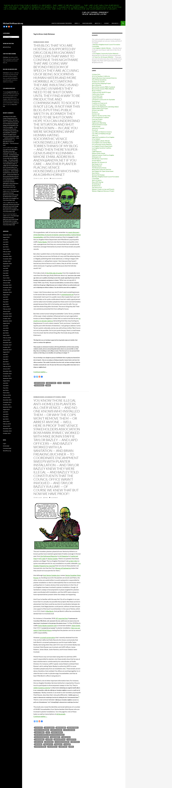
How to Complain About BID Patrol (62, 23)
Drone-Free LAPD (97, 110)
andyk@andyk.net (67, 294)
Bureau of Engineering (63, 568)
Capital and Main (69, 730)
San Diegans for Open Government (102, 171)
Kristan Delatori (60, 739)
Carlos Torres (51, 383)
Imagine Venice (96, 121)
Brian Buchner (61, 727)
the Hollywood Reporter (49, 556)
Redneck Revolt (97, 166)
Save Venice (95, 173)
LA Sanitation (71, 739)
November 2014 (7, 431)
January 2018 (6, 340)
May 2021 (5, 244)
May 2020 (5, 273)
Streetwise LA (96, 185)
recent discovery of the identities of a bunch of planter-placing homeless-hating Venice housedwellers (57, 234)
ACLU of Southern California (101, 76)
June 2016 (5, 385)
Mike (46, 178)
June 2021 (5, 242)
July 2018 (5, 325)
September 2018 (7, 321)
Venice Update (53, 558)
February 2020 (7, 280)
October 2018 (6, 318)
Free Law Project (97, 119)
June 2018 (5, 328)
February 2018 (7, 337)
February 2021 (7, 251)
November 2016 (7, 373)
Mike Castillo (48, 744)
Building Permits (73, 727)
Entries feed (6, 446)
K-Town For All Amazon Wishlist (103, 57)
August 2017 (6, 352)
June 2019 (5, 299)
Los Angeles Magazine (62, 742)
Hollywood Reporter (41, 737)
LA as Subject (96, 139)
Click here (5, 57)
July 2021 (5, 239)
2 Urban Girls (96, 74)
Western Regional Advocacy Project (103, 191)
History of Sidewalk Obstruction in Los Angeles (49, 734)
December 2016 (7, 371)
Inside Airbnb (96, 126)
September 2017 (7, 349)
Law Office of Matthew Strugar (101, 133)
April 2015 (6, 419)
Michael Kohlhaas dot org (13, 23)
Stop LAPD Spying (97, 182)
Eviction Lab (96, 114)
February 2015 (7, 424)
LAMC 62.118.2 (38, 742)
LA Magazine (63, 556)
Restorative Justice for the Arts (101, 169)
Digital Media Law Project (100, 108)
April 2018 (6, 333)
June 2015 (5, 414)
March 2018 (6, 335)
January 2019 (6, 311)
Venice (47, 42)
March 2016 (6, 392)
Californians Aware (98, 94)
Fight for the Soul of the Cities (101, 116)
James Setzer (66, 737)
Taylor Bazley (42, 242)
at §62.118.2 (73, 561)
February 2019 (7, 309)
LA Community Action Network (102, 144)
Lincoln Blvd (49, 742)
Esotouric (95, 112)
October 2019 (6, 290)
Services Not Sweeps (98, 175)
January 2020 (6, 282)
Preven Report (96, 160)
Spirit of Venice (96, 180)
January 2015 (6, 426)
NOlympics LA (96, 157)
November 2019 (7, 287)
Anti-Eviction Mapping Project (101, 83)
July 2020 (5, 268)
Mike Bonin (50, 611)
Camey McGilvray (56, 730)
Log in (4, 443)
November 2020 (7, 259)
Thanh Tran (63, 746)
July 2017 (5, 354)
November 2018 (7, 316)
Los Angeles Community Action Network (105, 53)
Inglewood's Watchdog (99, 123)
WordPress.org (7, 450)
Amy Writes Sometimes (99, 80)
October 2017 (6, 347)
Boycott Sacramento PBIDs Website (103, 89)
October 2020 (6, 261)
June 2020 (5, 270)
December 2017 (7, 342)
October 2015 (6, 404)
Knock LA (95, 130)
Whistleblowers (87, 23)
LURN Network (96, 151)
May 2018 (5, 330)
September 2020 (7, 263)
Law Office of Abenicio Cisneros (102, 132)
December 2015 (7, 400)
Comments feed (7, 448)
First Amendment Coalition (100, 117)
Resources (115, 23)
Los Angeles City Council (53, 397)
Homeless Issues (38, 42)
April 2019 (6, 304)
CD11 (59, 383)
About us (97, 23)
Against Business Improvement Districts (104, 78)
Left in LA (95, 135)
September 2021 (7, 235)
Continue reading (40, 372)
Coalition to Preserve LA (99, 103)
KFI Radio (49, 739)
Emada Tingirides (57, 732)
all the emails (60, 714)
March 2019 (6, 306)
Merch (76, 23)
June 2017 (5, 357)
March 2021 (6, 249)
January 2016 (6, 397)
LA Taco (94, 150)
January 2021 (6, 254)
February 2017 (7, 366)
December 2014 (7, 428)
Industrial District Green (99, 124)
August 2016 (6, 380)
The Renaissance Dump (99, 168)
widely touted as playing (41, 688)
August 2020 (6, 266)
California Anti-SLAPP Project (101, 92)
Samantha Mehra (40, 746)
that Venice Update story (51, 575)
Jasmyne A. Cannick (98, 128)
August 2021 (6, 237)
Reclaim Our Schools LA (99, 162)
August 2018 (6, 323)
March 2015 (6, 421)
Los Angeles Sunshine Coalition (101, 148)
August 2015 (6, 409)
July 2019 (5, 297)
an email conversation (47, 637)
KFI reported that (62, 618)
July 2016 (5, 383)
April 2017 (6, 361)
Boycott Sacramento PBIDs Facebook (103, 87)
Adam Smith (76, 625)
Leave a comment (56, 178)
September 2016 (7, 378)
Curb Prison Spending (99, 105)
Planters (66, 383)
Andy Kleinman (39, 383)
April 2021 (6, 247)
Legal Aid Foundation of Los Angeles (103, 137)
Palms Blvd (58, 744)
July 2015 (5, 412)
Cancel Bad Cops (97, 96)
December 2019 (7, 285)
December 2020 (7, 256)
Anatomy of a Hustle (98, 81)
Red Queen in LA (97, 164)
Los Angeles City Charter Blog (101, 142)
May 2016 (5, 388)
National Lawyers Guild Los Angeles (103, 155)
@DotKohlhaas (7, 47)
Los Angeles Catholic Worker (102, 48)
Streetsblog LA (96, 184)
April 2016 (6, 390)
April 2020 (6, 275)
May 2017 (5, 359)
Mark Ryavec (75, 742)
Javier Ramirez (39, 739)
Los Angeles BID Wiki (10, 92)
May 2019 (5, 302)
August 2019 (6, 294)
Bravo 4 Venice (96, 90)
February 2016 (7, 395)
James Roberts (55, 737)
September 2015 (7, 407)
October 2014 (6, 433)
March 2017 (6, 364)
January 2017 (6, 369)
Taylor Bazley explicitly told (47, 625)
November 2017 (7, 345)
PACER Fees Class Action (100, 159)
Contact (106, 23)
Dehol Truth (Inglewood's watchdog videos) (105, 107)
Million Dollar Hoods (98, 153)
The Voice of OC (97, 187)
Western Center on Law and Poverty (103, 189)
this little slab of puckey (54, 273)
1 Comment (54, 497)
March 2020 (6, 278)
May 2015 (5, 416)
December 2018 (7, 314)
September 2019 (7, 292)
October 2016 (6, 376)
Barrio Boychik (96, 85)
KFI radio (42, 558)
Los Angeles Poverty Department (102, 146)
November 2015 (7, 402)
